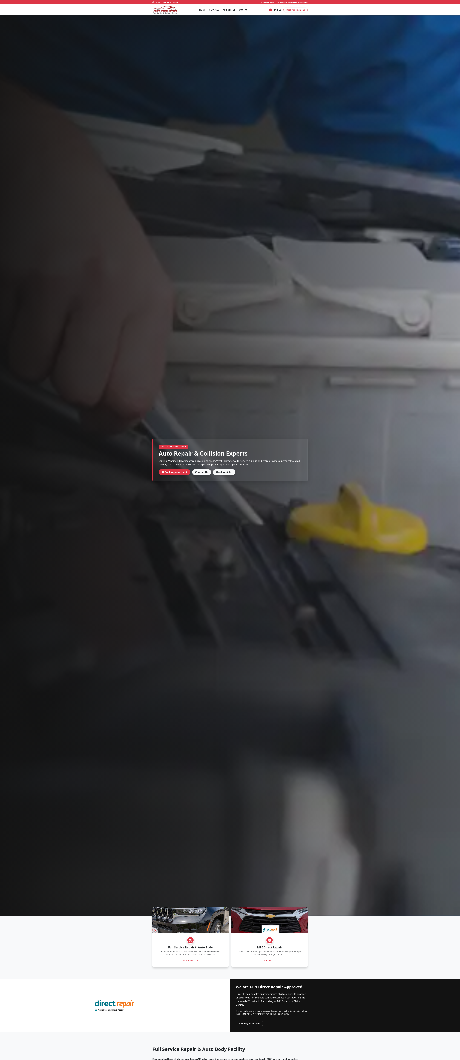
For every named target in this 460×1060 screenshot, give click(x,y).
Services (214, 10)
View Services (189, 960)
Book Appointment (295, 10)
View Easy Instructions (249, 1023)
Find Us (277, 9)
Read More (269, 960)
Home (202, 10)
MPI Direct (229, 10)
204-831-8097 (268, 2)
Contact (244, 10)
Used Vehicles (224, 472)
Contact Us (201, 472)
